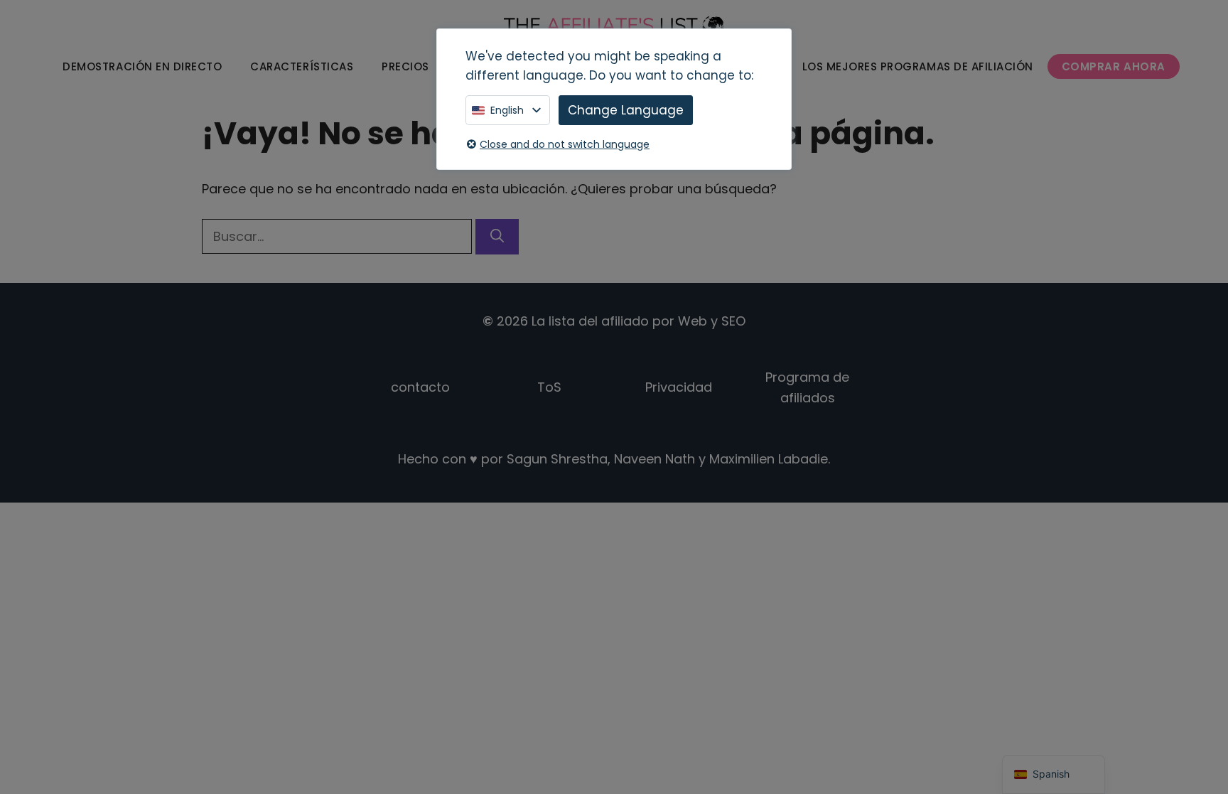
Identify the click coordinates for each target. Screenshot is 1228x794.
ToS (549, 387)
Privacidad (678, 387)
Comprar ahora (1113, 66)
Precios (405, 66)
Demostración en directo (142, 66)
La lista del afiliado (590, 321)
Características (301, 66)
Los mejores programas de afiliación (917, 66)
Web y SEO (711, 321)
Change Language (626, 110)
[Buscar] (497, 237)
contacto (420, 387)
